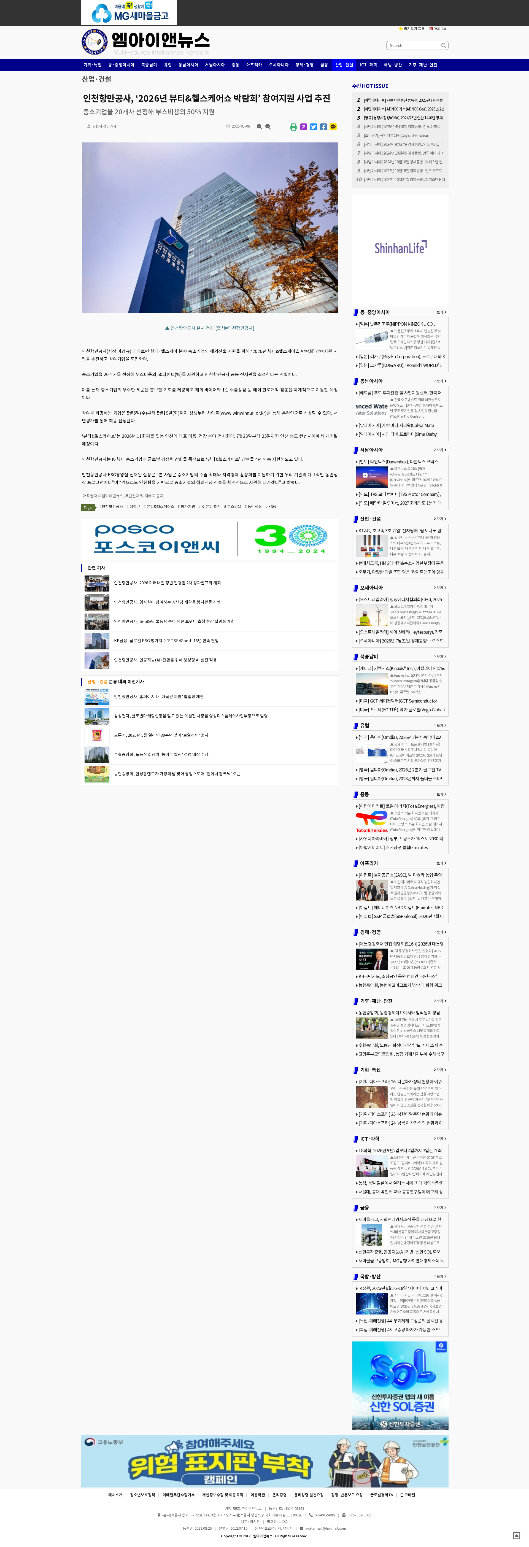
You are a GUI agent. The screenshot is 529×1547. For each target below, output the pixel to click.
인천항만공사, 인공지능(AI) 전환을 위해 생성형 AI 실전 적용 (165, 660)
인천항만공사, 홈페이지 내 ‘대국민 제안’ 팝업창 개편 (159, 696)
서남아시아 (215, 65)
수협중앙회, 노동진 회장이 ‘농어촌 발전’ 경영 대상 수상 (161, 754)
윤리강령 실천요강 (309, 1494)
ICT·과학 (368, 65)
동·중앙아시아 (121, 65)
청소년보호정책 (142, 1494)
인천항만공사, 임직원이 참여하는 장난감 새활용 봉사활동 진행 (167, 602)
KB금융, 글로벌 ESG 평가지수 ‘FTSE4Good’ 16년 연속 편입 (166, 640)
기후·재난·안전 (423, 65)
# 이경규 (133, 506)
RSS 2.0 (439, 28)
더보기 (438, 312)
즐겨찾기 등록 (414, 28)
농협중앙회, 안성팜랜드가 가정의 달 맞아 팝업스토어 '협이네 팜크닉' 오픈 (177, 773)
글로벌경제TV (381, 1494)
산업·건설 (344, 65)
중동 (236, 65)
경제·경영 (304, 65)
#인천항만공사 (111, 506)
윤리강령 (279, 1494)
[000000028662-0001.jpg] (210, 312)
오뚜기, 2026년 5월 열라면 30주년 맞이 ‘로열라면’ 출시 (161, 735)
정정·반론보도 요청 (347, 1494)
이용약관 (258, 1494)
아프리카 (254, 65)
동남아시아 (189, 65)
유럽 (168, 65)
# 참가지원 (186, 506)
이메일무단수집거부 (179, 1494)
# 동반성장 (253, 506)
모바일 (409, 1494)
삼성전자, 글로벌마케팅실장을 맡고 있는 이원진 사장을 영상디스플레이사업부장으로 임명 (191, 716)
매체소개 (115, 1494)
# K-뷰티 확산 (209, 506)
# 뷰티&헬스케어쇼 (159, 506)
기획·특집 (92, 65)
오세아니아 (279, 65)
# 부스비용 (232, 506)
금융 (324, 65)
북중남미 (149, 65)
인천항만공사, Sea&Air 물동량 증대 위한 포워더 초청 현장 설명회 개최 (174, 621)
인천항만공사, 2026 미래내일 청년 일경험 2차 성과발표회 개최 (167, 582)
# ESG (270, 506)
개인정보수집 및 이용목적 (222, 1494)
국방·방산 (393, 65)
